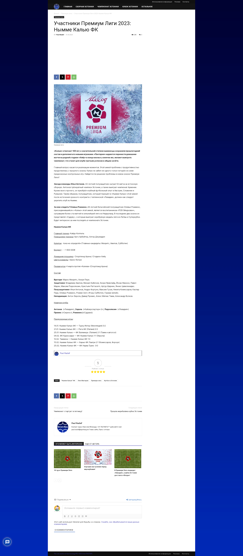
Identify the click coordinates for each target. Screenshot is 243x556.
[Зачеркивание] (75, 516)
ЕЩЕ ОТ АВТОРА (92, 444)
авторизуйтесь (135, 500)
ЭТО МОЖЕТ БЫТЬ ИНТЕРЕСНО (68, 444)
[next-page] (59, 480)
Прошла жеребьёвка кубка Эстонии (126, 411)
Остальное (147, 6)
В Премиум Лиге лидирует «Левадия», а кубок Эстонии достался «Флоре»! (125, 472)
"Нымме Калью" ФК (68, 380)
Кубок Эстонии (130, 6)
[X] (62, 77)
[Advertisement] (98, 55)
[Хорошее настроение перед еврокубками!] (98, 457)
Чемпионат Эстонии (108, 6)
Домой (56, 13)
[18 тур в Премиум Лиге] (68, 458)
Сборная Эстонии (85, 6)
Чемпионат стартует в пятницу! (68, 411)
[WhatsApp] (73, 77)
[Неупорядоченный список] (82, 516)
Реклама (177, 2)
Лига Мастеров (83, 380)
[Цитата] (86, 516)
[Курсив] (68, 516)
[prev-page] (55, 480)
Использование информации (162, 2)
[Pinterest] (68, 77)
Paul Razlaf (60, 35)
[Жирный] (65, 516)
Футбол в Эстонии (110, 380)
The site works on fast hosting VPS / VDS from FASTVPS (73, 554)
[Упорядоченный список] (79, 516)
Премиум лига (66, 13)
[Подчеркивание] (72, 516)
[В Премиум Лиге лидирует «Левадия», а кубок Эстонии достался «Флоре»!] (128, 458)
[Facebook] (56, 77)
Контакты (186, 2)
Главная (68, 6)
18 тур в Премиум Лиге (63, 470)
